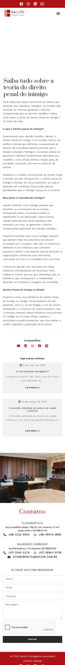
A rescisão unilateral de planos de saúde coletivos (32, 409)
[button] (58, 13)
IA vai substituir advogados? (32, 371)
